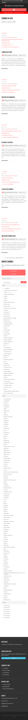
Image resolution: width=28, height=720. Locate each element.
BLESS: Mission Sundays (9, 302)
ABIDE (5, 296)
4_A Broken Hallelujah (7, 45)
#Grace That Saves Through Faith (11, 472)
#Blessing (6, 414)
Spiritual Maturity (7, 371)
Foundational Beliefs (8, 324)
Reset (5, 361)
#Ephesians (6, 448)
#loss (10, 224)
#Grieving (6, 476)
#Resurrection (7, 553)
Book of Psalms (7, 306)
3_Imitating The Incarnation (8, 92)
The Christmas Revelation (9, 379)
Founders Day (7, 326)
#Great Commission (8, 474)
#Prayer (5, 537)
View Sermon (5, 68)
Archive (4, 602)
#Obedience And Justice (9, 521)
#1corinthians (6, 401)
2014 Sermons (7, 609)
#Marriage (6, 505)
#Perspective (6, 529)
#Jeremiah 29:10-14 (8, 487)
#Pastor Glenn (7, 527)
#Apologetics (6, 405)
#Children (6, 422)
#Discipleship (7, 442)
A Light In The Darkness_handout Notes (10, 182)
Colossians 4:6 (7, 312)
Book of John (7, 304)
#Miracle (6, 507)
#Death (5, 436)
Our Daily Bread (6, 672)
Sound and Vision (7, 367)
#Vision (5, 595)
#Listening (6, 497)
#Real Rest (6, 545)
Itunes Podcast (14, 271)
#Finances (6, 456)
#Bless (5, 412)
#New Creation (7, 517)
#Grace (5, 470)
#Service (5, 568)
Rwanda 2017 (7, 365)
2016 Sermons (7, 605)
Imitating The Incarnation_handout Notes (11, 90)
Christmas (6, 310)
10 (19, 258)
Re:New (5, 357)
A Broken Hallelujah (7, 52)
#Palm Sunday (7, 523)
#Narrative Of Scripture (9, 515)
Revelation (6, 363)
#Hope (5, 482)
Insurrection (6, 343)
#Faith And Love (7, 452)
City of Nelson (5, 668)
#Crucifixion (6, 432)
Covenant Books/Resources (8, 688)
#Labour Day (6, 493)
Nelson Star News (6, 670)
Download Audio (6, 42)
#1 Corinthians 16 (7, 399)
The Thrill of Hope (10, 37)
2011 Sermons (7, 615)
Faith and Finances (8, 322)
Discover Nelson (6, 674)
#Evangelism (6, 450)
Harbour (5, 335)
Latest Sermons (7, 282)
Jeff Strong (4, 33)
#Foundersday (7, 460)
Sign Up (13, 658)
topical (5, 389)
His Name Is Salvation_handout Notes (10, 137)
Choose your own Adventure (10, 308)
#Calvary (6, 418)
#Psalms (5, 543)
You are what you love (8, 393)
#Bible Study (6, 410)
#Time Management (8, 590)
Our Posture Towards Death (8, 231)
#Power (5, 533)
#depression (4, 40)
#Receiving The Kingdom (9, 547)
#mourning (14, 224)
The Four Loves (7, 381)
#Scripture (6, 563)
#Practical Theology (8, 535)
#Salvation (6, 559)
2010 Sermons (7, 617)
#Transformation (7, 593)
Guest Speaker (7, 333)
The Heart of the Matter (9, 383)
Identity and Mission (8, 341)
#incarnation (10, 131)
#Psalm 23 (6, 541)
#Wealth (5, 597)
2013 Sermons (7, 611)
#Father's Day (7, 454)
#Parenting (6, 525)
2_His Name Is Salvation (7, 135)
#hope (8, 40)
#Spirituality (6, 578)
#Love (5, 501)
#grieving (7, 224)
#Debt (5, 438)
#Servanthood (7, 566)
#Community (6, 428)
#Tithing (5, 591)
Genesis (5, 328)
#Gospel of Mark (7, 468)
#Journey (6, 489)
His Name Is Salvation (7, 142)
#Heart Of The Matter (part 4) (10, 480)
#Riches (5, 555)
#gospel (19, 131)
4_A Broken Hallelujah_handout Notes (10, 47)
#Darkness (6, 434)
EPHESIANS (7, 320)
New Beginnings (7, 347)
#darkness (20, 39)
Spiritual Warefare (7, 375)
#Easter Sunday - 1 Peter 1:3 (10, 446)
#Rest (5, 549)
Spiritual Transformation (9, 373)
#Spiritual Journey (7, 576)
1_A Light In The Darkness (7, 184)
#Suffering (6, 582)
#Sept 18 (6, 565)
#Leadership (6, 495)
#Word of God (7, 599)
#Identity (6, 484)
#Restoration (6, 551)
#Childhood (6, 420)
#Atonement (6, 406)
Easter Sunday (7, 316)
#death (3, 224)
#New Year (6, 519)
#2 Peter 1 (6, 403)
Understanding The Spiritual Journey (11, 391)
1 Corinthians (6, 288)
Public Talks (6, 355)
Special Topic (7, 369)
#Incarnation (10, 39)
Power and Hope (7, 351)
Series (4, 285)
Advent (5, 298)
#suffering (15, 39)
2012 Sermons (7, 613)
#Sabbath (6, 557)
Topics (4, 396)
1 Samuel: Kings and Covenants (10, 290)
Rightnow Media (6, 686)
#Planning (6, 531)
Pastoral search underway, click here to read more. (14, 12)
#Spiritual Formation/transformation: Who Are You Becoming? (14, 573)
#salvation (15, 131)
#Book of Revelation (8, 416)
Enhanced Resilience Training (10, 318)
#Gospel (5, 466)
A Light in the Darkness (7, 189)
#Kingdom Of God (8, 491)
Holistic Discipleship (8, 337)
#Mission (6, 509)
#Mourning (6, 513)
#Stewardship (7, 580)
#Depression (6, 440)
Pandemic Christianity (8, 349)
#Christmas (4, 39)
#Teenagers (6, 586)
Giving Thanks (7, 330)
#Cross (5, 430)
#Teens (5, 588)
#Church (5, 426)
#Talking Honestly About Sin (10, 584)
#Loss (5, 499)
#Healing (6, 478)
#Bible (5, 408)
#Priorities (6, 539)
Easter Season (7, 314)
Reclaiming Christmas (8, 359)
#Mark (5, 503)
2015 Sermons (7, 607)
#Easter (5, 444)
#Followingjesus (7, 458)
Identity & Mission (8, 339)
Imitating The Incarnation (8, 97)
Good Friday (6, 332)
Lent (5, 345)
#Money (5, 511)
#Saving (5, 561)
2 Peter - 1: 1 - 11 (7, 292)
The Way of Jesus (7, 387)
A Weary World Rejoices (9, 294)
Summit (5, 377)
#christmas (4, 131)
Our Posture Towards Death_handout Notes (11, 228)
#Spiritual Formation (8, 570)
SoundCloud (14, 274)
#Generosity (6, 462)
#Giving (5, 464)
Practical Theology (11, 222)
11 (22, 258)
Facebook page (4, 706)
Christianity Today (6, 684)
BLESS (5, 300)
